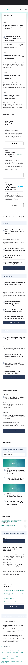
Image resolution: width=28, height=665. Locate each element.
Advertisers (9, 652)
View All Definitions (14, 606)
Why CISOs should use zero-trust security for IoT (14, 263)
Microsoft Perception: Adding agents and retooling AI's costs (15, 249)
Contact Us (3, 652)
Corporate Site (4, 653)
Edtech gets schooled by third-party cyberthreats (14, 495)
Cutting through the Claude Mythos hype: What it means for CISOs (16, 471)
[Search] (26, 10)
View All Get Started (14, 431)
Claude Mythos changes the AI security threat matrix (16, 478)
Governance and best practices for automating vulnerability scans (15, 284)
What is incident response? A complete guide (14, 590)
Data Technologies (17, 616)
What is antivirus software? (10, 601)
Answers (13, 656)
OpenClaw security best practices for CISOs (13, 372)
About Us (3, 650)
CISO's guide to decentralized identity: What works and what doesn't (15, 231)
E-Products (3, 658)
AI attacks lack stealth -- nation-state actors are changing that (13, 96)
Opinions (7, 661)
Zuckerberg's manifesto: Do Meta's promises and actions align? (12, 636)
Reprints (9, 656)
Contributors (3, 656)
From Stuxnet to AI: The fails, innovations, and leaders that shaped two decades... (11, 521)
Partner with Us (15, 652)
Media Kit (21, 652)
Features (12, 658)
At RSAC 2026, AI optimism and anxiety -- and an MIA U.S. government (15, 503)
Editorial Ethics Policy (10, 650)
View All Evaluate (14, 268)
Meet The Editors (19, 650)
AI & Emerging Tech (7, 616)
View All (5, 541)
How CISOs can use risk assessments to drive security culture (14, 364)
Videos (7, 662)
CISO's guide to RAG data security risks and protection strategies (15, 76)
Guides (2, 661)
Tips (21, 661)
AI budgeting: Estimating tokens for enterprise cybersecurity (13, 303)
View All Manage (14, 377)
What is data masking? (9, 598)
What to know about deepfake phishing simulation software (14, 317)
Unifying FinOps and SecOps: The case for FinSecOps (14, 397)
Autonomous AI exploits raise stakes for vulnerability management (15, 56)
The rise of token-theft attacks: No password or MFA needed (13, 38)
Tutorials (3, 662)
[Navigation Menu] (2, 10)
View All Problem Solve (14, 322)
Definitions (18, 656)
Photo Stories (12, 661)
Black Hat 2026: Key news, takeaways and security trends (14, 26)
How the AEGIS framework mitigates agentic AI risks (13, 310)
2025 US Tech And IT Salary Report (9, 525)
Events (8, 658)
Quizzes (17, 661)
